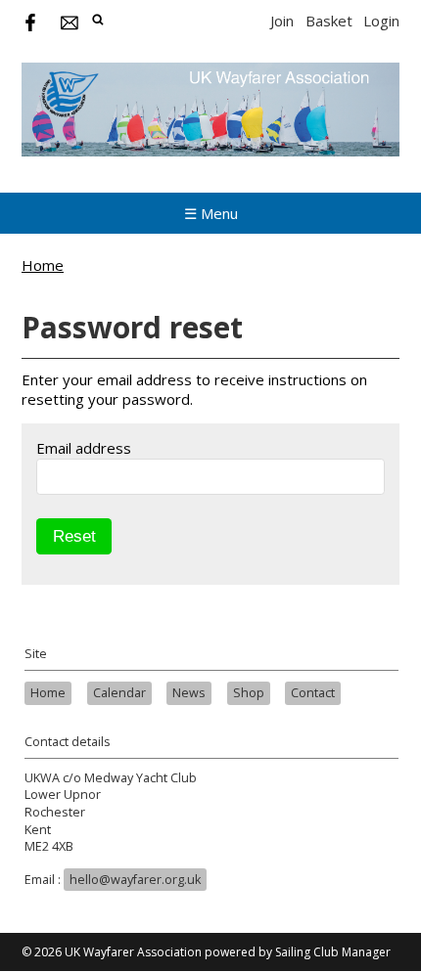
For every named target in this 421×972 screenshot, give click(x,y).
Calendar (119, 693)
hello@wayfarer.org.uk (135, 879)
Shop (248, 693)
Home (43, 265)
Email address (83, 448)
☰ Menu (211, 213)
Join (282, 20)
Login (381, 20)
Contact (313, 693)
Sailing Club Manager (333, 952)
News (189, 693)
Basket (328, 20)
